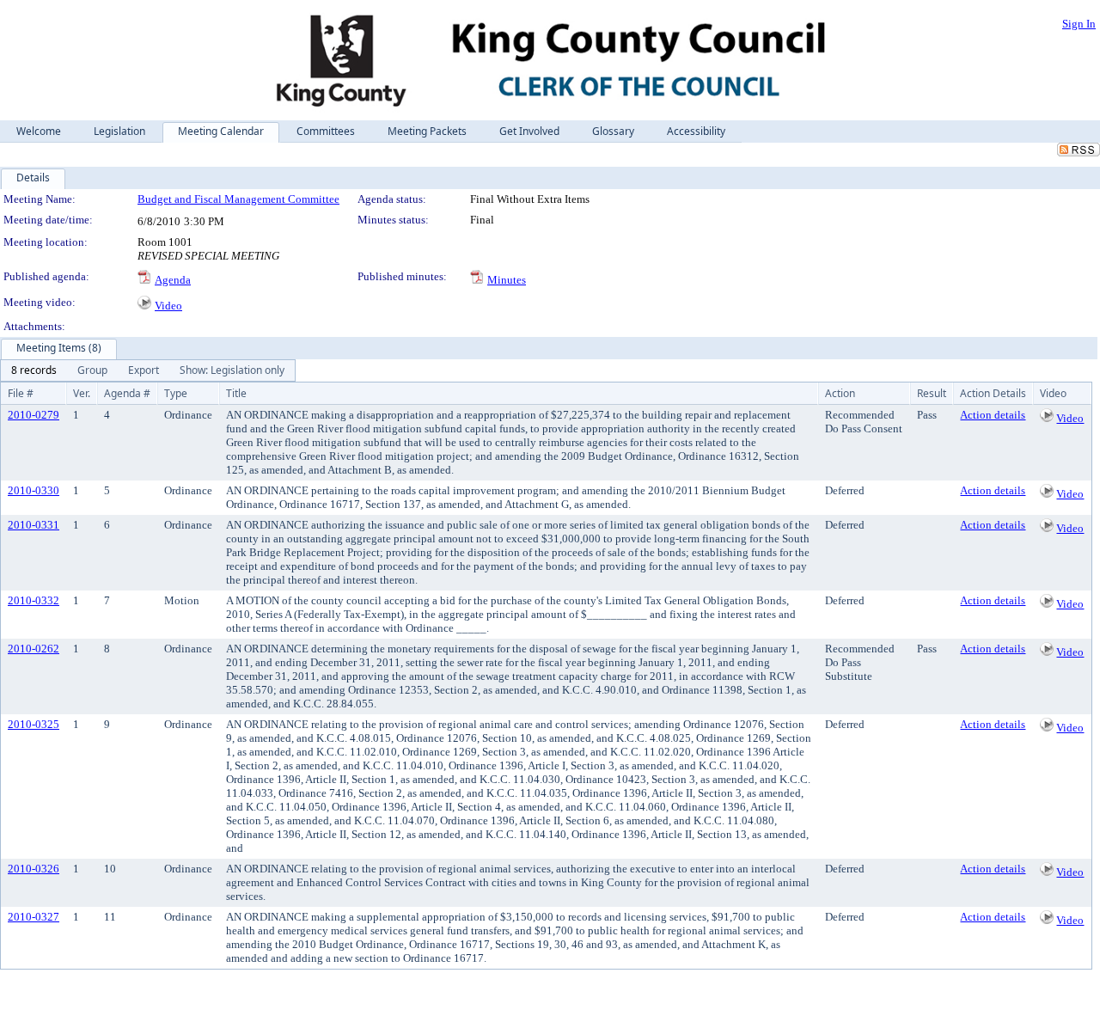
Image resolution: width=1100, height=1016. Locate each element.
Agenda (173, 279)
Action (840, 393)
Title (236, 393)
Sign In (1079, 23)
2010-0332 (33, 600)
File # (21, 393)
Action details (992, 414)
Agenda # (127, 393)
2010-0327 (33, 916)
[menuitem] (34, 370)
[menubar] (148, 370)
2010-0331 (33, 524)
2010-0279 (33, 414)
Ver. (81, 393)
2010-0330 (33, 490)
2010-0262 (33, 648)
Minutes (506, 279)
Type (175, 393)
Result (931, 393)
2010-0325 (33, 724)
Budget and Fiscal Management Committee (238, 199)
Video (168, 305)
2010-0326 (33, 868)
